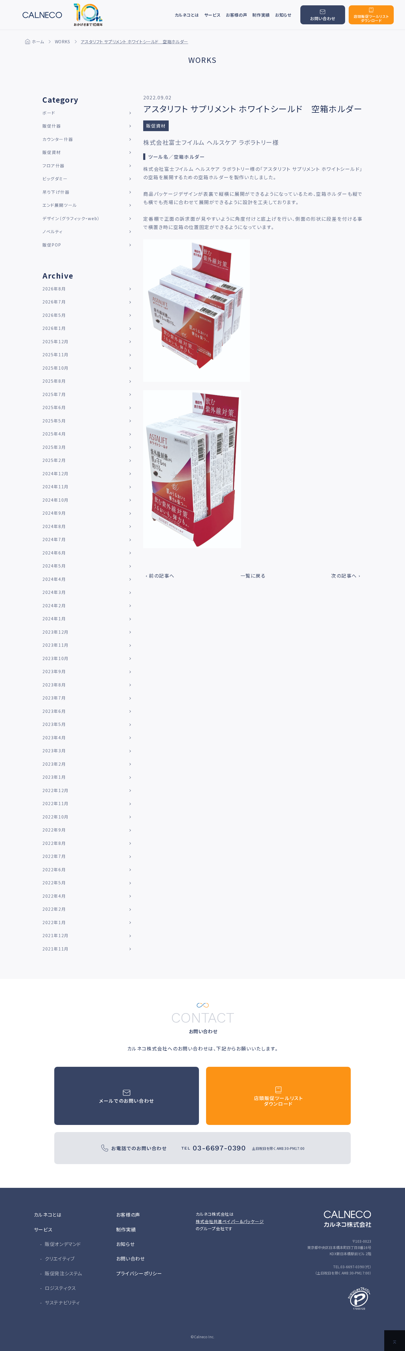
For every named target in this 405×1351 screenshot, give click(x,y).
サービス (43, 1229)
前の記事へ (162, 575)
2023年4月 (54, 737)
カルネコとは (187, 15)
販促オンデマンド (63, 1243)
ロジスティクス (60, 1287)
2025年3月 (54, 447)
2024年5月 (54, 566)
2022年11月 (55, 803)
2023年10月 (55, 658)
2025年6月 (54, 407)
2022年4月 (54, 896)
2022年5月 (54, 883)
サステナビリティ (62, 1302)
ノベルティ (52, 231)
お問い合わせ (130, 1258)
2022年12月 (55, 790)
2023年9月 (54, 671)
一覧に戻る (253, 575)
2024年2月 (54, 605)
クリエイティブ (59, 1258)
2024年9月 (54, 513)
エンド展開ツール (59, 205)
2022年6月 (54, 869)
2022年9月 (54, 830)
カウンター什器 (57, 139)
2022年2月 (54, 909)
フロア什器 (53, 166)
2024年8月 (54, 526)
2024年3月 (54, 592)
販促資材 (51, 152)
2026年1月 (54, 328)
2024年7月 (54, 539)
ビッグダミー (55, 179)
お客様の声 (236, 15)
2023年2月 (54, 764)
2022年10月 (55, 817)
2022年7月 (54, 856)
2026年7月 (54, 302)
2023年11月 (55, 645)
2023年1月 (54, 777)
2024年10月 (55, 500)
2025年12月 (55, 341)
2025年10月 (55, 368)
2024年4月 (54, 579)
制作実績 (261, 15)
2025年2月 (54, 460)
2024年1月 (54, 619)
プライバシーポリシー (139, 1273)
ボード (48, 113)
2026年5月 (54, 315)
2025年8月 (54, 381)
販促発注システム (63, 1273)
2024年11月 (55, 486)
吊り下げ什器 (56, 192)
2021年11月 (55, 949)
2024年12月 (55, 473)
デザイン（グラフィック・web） (71, 218)
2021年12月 (55, 935)
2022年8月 (54, 843)
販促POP (51, 245)
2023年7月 (54, 698)
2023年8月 (54, 685)
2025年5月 (54, 421)
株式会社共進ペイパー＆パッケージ (230, 1221)
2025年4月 (54, 434)
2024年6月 (54, 553)
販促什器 (51, 126)
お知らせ (283, 15)
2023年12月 (55, 632)
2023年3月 (54, 751)
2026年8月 (54, 289)
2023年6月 (54, 711)
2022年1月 (54, 922)
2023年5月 (54, 724)
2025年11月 (55, 354)
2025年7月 (54, 394)
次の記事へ (344, 575)
